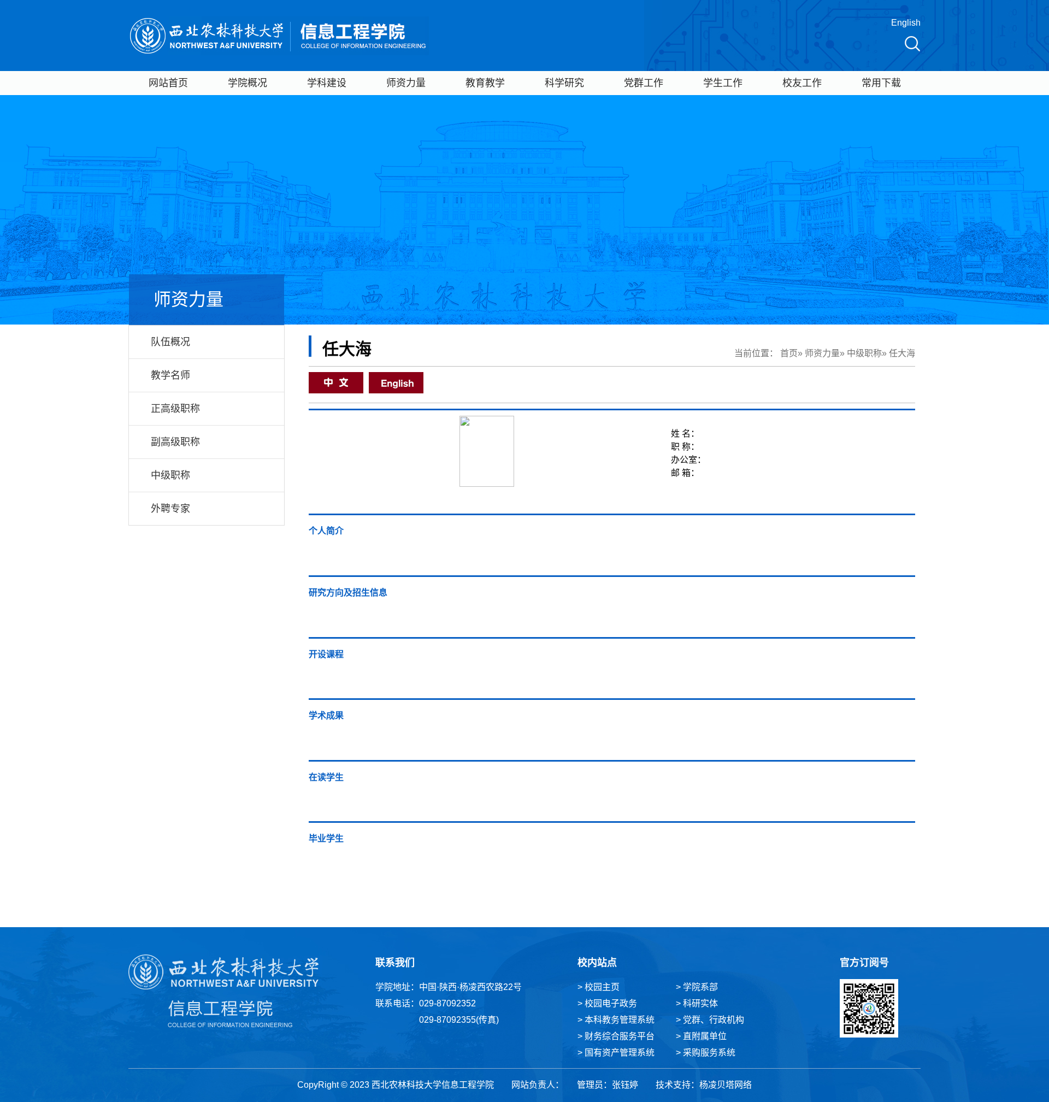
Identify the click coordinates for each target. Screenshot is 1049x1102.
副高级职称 (175, 442)
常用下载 (881, 83)
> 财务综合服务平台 (616, 1036)
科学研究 (564, 83)
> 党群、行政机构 (710, 1019)
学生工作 (722, 83)
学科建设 (326, 83)
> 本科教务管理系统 (616, 1019)
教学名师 (170, 375)
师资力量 (406, 83)
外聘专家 (170, 508)
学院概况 (247, 83)
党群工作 (643, 83)
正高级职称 (175, 408)
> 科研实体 (697, 1003)
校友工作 (802, 83)
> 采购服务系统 (705, 1052)
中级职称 (170, 475)
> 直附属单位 (701, 1036)
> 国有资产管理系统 (616, 1052)
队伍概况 (170, 342)
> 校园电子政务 (607, 1003)
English (906, 22)
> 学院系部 (697, 987)
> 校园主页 (598, 987)
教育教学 (485, 83)
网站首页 (168, 83)
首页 (789, 353)
